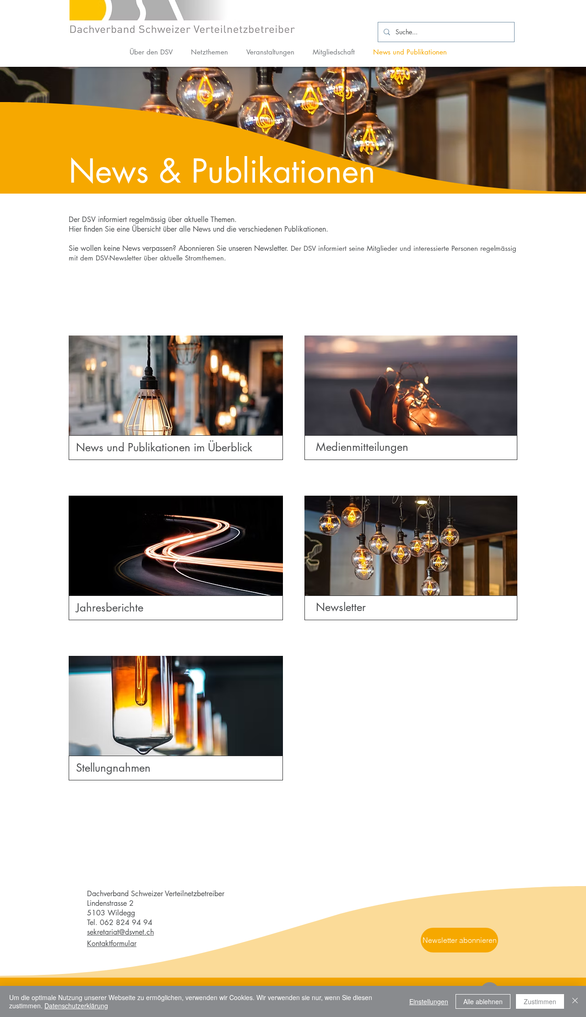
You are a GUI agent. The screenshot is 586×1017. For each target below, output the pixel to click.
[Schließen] (575, 1001)
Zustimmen (540, 1001)
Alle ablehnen (483, 1001)
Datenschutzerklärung (76, 1005)
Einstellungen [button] (428, 1001)
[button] (459, 940)
